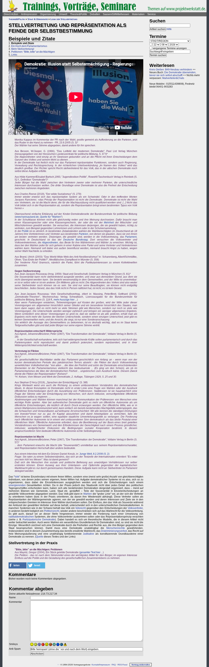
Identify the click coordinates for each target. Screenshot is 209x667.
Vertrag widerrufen (140, 665)
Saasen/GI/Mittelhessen (116, 14)
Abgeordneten (50, 242)
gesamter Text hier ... (91, 552)
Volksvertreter (135, 508)
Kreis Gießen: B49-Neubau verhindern (170, 69)
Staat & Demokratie (38, 19)
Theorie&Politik (78, 14)
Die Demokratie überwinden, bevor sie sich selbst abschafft (172, 74)
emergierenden (17, 485)
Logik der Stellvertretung (63, 19)
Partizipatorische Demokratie (39, 519)
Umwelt (63, 14)
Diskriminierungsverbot (114, 531)
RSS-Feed (122, 665)
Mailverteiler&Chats (173, 78)
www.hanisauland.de (27, 216)
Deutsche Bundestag (75, 239)
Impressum (105, 665)
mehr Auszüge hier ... (65, 299)
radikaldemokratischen (21, 516)
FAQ (114, 665)
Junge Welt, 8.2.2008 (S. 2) (94, 453)
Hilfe (169, 29)
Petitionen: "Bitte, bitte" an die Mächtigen (33, 51)
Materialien (138, 14)
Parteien (83, 234)
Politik (25, 231)
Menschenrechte (115, 528)
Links (14, 54)
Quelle (39, 536)
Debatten (95, 14)
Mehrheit (109, 222)
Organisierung (48, 14)
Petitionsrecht (51, 511)
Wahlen (87, 493)
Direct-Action (11, 14)
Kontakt (95, 665)
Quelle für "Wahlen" (51, 216)
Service (151, 14)
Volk (16, 476)
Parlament (131, 236)
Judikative (88, 533)
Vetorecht (80, 508)
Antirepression (29, 14)
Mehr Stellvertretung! (22, 49)
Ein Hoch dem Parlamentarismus (29, 46)
